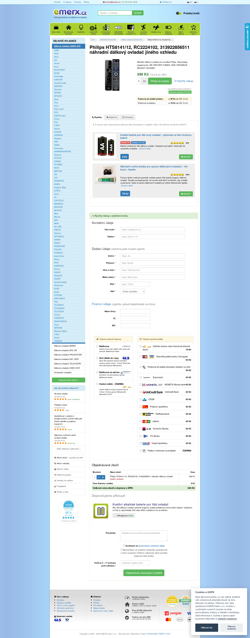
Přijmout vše (206, 627)
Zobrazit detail (145, 148)
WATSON (58, 328)
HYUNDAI (58, 164)
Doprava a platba (64, 602)
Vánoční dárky (62, 469)
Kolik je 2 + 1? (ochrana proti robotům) (105, 564)
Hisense (57, 155)
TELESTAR (59, 311)
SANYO (57, 272)
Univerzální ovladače (62, 372)
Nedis (56, 223)
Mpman (57, 217)
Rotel (56, 262)
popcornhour (59, 256)
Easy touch (59, 109)
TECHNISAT (59, 308)
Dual (56, 102)
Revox (56, 259)
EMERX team (60, 115)
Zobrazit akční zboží (68, 380)
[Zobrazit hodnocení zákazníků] (177, 143)
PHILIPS (57, 249)
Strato (56, 292)
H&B (56, 141)
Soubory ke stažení (64, 480)
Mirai (56, 213)
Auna (56, 66)
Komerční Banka (171, 428)
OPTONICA (59, 236)
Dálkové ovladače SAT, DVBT (66, 359)
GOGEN (57, 132)
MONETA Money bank (177, 384)
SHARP (57, 279)
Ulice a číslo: (109, 270)
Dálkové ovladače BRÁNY (65, 346)
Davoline (57, 89)
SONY (56, 288)
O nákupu (67, 2)
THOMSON (59, 318)
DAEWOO (58, 86)
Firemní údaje (123, 304)
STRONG (58, 295)
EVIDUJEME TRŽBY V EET (159, 633)
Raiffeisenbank (173, 413)
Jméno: (112, 255)
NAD (56, 220)
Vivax (56, 324)
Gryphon (57, 138)
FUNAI (57, 125)
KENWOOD (59, 181)
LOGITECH (59, 200)
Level (56, 194)
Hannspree (58, 148)
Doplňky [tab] (98, 117)
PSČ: (113, 284)
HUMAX (57, 161)
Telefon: (111, 236)
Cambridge (58, 76)
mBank (171, 421)
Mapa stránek (99, 608)
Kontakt (57, 2)
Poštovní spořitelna (170, 406)
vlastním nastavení (227, 618)
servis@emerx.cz (113, 2)
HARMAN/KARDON (62, 151)
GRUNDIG (58, 135)
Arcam (57, 63)
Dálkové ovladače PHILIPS (180, 92)
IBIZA (56, 168)
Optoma (57, 233)
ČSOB (169, 399)
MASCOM (58, 207)
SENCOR (58, 275)
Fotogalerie (61, 486)
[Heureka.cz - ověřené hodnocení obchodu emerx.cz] (68, 511)
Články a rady (62, 491)
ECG (56, 112)
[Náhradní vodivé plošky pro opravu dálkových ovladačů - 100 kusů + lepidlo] (105, 174)
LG (55, 197)
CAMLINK (58, 79)
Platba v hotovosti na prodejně (169, 450)
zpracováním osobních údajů (151, 545)
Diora (56, 99)
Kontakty (60, 600)
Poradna (77, 2)
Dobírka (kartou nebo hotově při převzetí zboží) (167, 348)
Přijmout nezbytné (231, 627)
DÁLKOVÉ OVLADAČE (108, 40)
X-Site (56, 334)
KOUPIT (187, 156)
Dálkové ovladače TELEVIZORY (67, 364)
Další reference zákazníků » (68, 448)
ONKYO (57, 230)
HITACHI (57, 158)
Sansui (57, 269)
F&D (56, 122)
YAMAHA (58, 341)
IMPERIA (58, 171)
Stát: (113, 291)
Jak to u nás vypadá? (66, 605)
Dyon (56, 106)
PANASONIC (59, 246)
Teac (56, 301)
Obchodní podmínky (65, 608)
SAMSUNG (59, 266)
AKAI (56, 53)
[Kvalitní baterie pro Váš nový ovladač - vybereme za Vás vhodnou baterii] (105, 146)
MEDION (58, 210)
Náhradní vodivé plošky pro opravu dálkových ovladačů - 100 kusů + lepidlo (154, 168)
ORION (57, 243)
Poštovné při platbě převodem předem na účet (169, 368)
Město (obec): (109, 277)
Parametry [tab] (128, 117)
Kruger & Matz (60, 187)
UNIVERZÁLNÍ (60, 321)
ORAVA (57, 239)
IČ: (114, 318)
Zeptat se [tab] (113, 117)
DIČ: (114, 325)
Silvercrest (58, 285)
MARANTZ (58, 204)
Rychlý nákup (185, 81)
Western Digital (60, 331)
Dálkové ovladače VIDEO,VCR (67, 368)
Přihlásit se (167, 2)
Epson (56, 119)
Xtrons (57, 337)
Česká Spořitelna (171, 443)
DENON (57, 92)
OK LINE (58, 226)
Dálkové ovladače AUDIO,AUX (131, 40)
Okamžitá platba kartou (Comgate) (173, 358)
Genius (57, 128)
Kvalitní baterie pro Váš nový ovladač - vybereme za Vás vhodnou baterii (156, 136)
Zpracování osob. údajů (103, 610)
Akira (56, 57)
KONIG (57, 184)
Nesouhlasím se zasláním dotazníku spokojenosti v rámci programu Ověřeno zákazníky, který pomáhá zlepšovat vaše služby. (144, 552)
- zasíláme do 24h (70, 457)
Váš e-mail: (110, 229)
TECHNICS (59, 305)
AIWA (56, 50)
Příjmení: (111, 262)
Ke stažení (98, 605)
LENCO (57, 190)
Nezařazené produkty (66, 610)
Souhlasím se (145, 545)
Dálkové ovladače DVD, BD (65, 350)
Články (86, 2)
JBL (55, 174)
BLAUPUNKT (59, 70)
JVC (56, 177)
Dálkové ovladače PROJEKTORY (68, 355)
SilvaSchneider (60, 282)
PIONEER (58, 253)
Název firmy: (110, 311)
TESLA (57, 315)
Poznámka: (111, 532)
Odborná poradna (63, 474)
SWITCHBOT (59, 298)
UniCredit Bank (177, 391)
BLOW (56, 73)
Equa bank (171, 377)
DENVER (58, 96)
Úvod (93, 40)
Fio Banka (170, 435)
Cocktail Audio (60, 83)
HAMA (57, 145)
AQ (55, 60)
